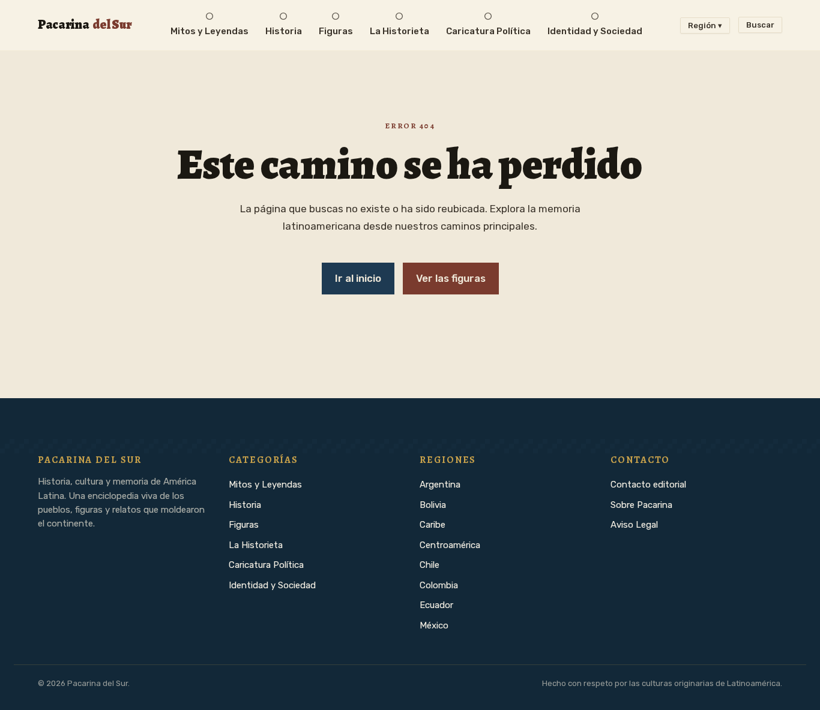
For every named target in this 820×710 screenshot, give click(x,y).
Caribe (432, 524)
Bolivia (433, 505)
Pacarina (85, 24)
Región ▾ (705, 25)
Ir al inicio (358, 278)
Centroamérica (450, 545)
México (434, 625)
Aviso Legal (634, 524)
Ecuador (436, 605)
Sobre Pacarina (641, 505)
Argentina (440, 484)
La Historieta (256, 545)
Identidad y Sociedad (272, 585)
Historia (245, 505)
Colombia (439, 585)
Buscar (760, 24)
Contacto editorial (648, 484)
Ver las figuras (451, 278)
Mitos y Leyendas (265, 484)
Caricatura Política (266, 564)
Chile (429, 564)
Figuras (244, 524)
